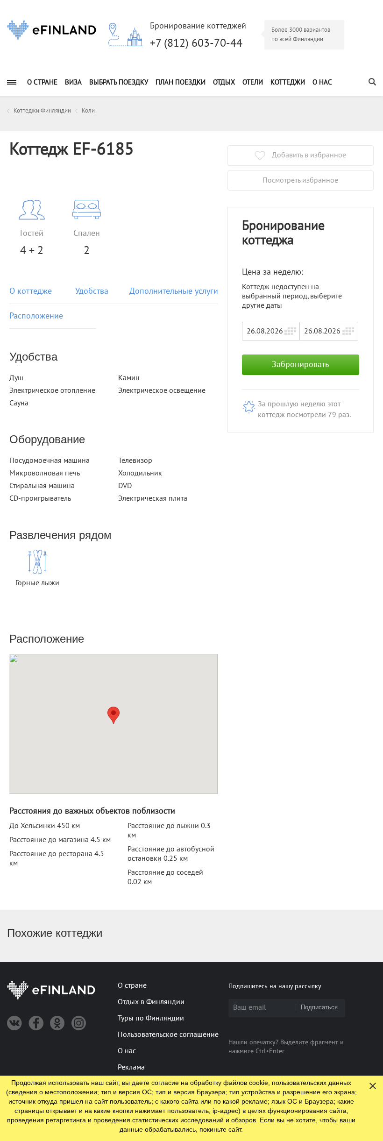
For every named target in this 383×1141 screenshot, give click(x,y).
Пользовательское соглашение (168, 1034)
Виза (73, 82)
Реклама (131, 1067)
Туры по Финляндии (151, 1018)
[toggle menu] (11, 82)
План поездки (181, 82)
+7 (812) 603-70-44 (196, 43)
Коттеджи (287, 82)
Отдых (224, 82)
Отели (252, 82)
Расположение (36, 316)
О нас (322, 82)
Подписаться (319, 1007)
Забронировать (300, 364)
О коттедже (30, 291)
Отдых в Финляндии (151, 1002)
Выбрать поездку (118, 82)
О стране (42, 82)
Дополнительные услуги (173, 291)
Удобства (91, 291)
